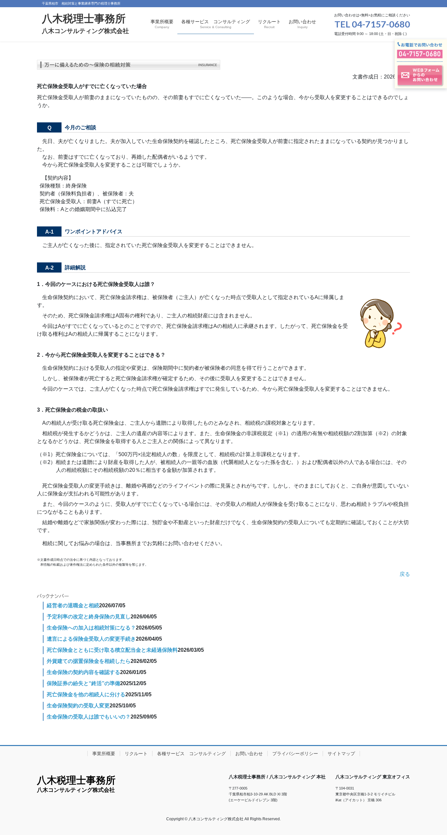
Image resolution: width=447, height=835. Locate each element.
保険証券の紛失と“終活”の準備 (83, 683)
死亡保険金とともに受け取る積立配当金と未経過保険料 (112, 650)
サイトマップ (341, 753)
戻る (405, 574)
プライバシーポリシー (295, 753)
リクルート (136, 753)
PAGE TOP (430, 804)
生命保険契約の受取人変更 (78, 705)
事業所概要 (103, 753)
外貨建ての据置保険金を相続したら (89, 661)
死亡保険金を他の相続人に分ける (86, 694)
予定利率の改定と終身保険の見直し (89, 616)
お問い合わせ (249, 753)
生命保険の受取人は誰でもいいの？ (89, 717)
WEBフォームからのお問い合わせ (421, 75)
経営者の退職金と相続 (73, 605)
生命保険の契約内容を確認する (83, 672)
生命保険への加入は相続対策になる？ (91, 628)
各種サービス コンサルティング (191, 753)
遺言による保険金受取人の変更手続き (91, 639)
